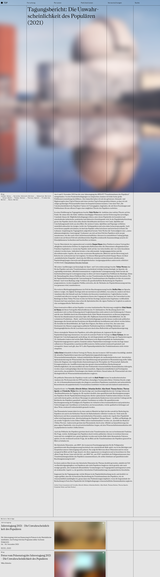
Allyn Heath (7, 198)
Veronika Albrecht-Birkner (23, 196)
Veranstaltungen (115, 3)
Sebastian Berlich (44, 196)
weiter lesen (6, 548)
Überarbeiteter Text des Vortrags (76, 263)
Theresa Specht (33, 198)
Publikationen (87, 3)
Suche (137, 3)
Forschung (31, 3)
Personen (57, 3)
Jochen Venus (6, 196)
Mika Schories (6, 563)
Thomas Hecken (19, 198)
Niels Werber (13, 200)
